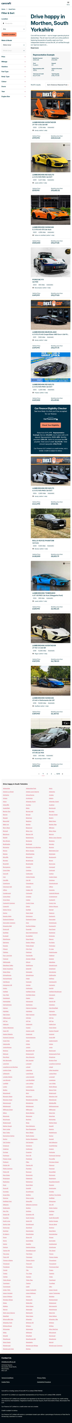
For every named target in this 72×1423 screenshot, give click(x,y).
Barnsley (51, 811)
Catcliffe (5, 880)
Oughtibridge (53, 1145)
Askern (51, 798)
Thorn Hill (6, 1257)
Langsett (29, 1064)
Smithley (51, 1211)
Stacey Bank (53, 1224)
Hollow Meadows (8, 1027)
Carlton (51, 873)
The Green (52, 1250)
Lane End (6, 1064)
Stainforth (29, 1227)
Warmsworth (53, 1306)
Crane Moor (6, 896)
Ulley (50, 1286)
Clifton (51, 887)
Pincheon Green (54, 1162)
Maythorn (29, 1096)
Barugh (28, 814)
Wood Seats (6, 1342)
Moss (27, 1123)
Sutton (5, 1244)
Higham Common (31, 1008)
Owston (51, 1149)
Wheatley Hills (53, 1319)
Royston (51, 1185)
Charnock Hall (7, 887)
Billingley (51, 828)
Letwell (28, 1067)
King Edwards (30, 1057)
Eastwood (52, 932)
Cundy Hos (52, 903)
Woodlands (52, 1339)
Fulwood (5, 959)
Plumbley (29, 1168)
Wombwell (52, 1336)
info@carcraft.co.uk (8, 1362)
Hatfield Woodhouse (55, 991)
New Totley (6, 1132)
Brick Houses (30, 850)
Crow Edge (6, 900)
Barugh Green (53, 814)
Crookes (28, 896)
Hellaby (51, 998)
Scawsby (6, 1191)
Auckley (28, 805)
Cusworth (6, 906)
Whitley (51, 1326)
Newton (51, 1129)
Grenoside (29, 972)
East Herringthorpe (32, 932)
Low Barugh (6, 1080)
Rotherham (29, 1182)
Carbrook (52, 870)
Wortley (28, 1349)
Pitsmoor (51, 1165)
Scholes (51, 1191)
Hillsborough (7, 1018)
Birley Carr (29, 831)
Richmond (52, 1175)
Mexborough (7, 1103)
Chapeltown (29, 883)
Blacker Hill (29, 834)
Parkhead (6, 1155)
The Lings (6, 1254)
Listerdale (29, 1070)
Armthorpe (29, 798)
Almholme (6, 795)
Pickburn (5, 1162)
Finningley (52, 946)
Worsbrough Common (55, 1345)
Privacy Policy (41, 1378)
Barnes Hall (29, 811)
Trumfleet (52, 1283)
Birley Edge (52, 831)
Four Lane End (7, 955)
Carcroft (5, 873)
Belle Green (52, 821)
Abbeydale (6, 788)
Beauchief (6, 821)
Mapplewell (6, 1093)
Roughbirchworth (54, 1182)
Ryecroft (5, 1188)
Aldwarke (52, 791)
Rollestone (29, 1178)
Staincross (6, 1227)
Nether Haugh (7, 1126)
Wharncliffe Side (8, 1319)
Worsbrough (6, 1345)
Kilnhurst (5, 1054)
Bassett (5, 818)
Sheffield (51, 1198)
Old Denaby (29, 1142)
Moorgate (29, 1116)
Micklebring (29, 1103)
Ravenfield (52, 1172)
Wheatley (29, 1319)
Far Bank (52, 942)
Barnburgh (52, 808)
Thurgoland (52, 1264)
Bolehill (5, 837)
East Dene (52, 929)
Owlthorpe (29, 1149)
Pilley (27, 1162)
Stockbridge (30, 1234)
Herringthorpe (7, 1005)
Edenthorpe (6, 939)
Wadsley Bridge (8, 1300)
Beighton (28, 821)
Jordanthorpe (7, 1047)
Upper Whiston (7, 1296)
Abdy (50, 788)
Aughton (51, 805)
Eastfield (5, 932)
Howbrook (29, 1034)
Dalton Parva (7, 910)
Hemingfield (6, 1001)
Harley (5, 988)
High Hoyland (30, 1014)
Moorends (6, 1116)
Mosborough (7, 1123)
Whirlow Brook (7, 1326)
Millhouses (29, 1109)
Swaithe (28, 1244)
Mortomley (52, 1119)
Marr (27, 1093)
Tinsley (51, 1270)
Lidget (51, 1067)
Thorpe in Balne (8, 1260)
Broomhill (6, 864)
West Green (29, 1316)
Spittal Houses (53, 1221)
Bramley (51, 844)
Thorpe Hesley (53, 1257)
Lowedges (52, 1080)
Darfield (28, 910)
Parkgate (52, 1152)
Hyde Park (6, 1041)
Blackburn (6, 834)
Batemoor (29, 818)
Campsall (52, 867)
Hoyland (51, 1034)
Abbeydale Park (31, 788)
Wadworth (29, 1300)
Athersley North (31, 801)
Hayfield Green (30, 995)
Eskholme (6, 942)
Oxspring (29, 1152)
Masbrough (52, 1093)
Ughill (27, 1286)
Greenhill (28, 968)
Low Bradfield (30, 1080)
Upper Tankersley (54, 1293)
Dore (27, 923)
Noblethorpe (53, 1132)
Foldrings (29, 952)
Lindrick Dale (7, 1070)
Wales (5, 1303)
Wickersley (6, 1329)
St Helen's (6, 1234)
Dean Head (29, 913)
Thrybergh (6, 1264)
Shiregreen (52, 1201)
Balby (28, 808)
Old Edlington (53, 1142)
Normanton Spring (8, 1136)
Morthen (28, 1119)
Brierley (5, 854)
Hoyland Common (8, 1037)
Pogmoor (52, 1168)
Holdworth (29, 1024)
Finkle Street (30, 946)
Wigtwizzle (29, 1329)
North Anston (30, 1136)
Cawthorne (6, 883)
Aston (5, 801)
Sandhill (28, 1188)
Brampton (6, 847)
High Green (6, 1014)
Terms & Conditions (7, 1378)
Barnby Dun (6, 811)
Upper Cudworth (31, 1290)
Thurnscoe (29, 1267)
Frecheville (29, 955)
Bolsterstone (30, 837)
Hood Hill (5, 1031)
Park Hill (28, 1155)
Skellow (28, 1208)
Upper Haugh (53, 1290)
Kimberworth (30, 1054)
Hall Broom (6, 982)
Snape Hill (6, 1214)
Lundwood (29, 1087)
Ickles (28, 1041)
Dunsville (28, 929)
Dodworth (52, 916)
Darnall (51, 910)
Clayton (28, 887)
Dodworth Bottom (8, 919)
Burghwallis (29, 864)
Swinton (5, 1247)
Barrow (5, 814)
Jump (50, 1047)
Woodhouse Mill (31, 1339)
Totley (51, 1277)
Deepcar (51, 913)
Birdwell (5, 831)
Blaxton (51, 834)
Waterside (29, 1309)
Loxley (5, 1087)
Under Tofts (6, 1290)
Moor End (52, 1113)
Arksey (5, 798)
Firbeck (5, 949)
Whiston (28, 1326)
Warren (5, 1309)
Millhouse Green (8, 1109)
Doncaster (52, 919)
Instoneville (6, 1044)
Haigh (28, 978)
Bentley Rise (53, 824)
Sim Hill (51, 1204)
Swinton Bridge (30, 1247)
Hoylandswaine (30, 1037)
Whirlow (51, 1322)
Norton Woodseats (32, 1139)
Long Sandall (30, 1077)
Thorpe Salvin (30, 1260)
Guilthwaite (52, 975)
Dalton (28, 906)
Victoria (28, 1296)
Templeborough (31, 1250)
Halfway (51, 978)
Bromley (5, 860)
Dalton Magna (53, 906)
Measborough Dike (32, 1100)
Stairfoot (5, 1231)
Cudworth (52, 900)
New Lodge (6, 1129)
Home (3, 9)
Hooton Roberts (8, 1034)
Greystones (52, 972)
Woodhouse (6, 1339)
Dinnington (29, 916)
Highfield (5, 1011)
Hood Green (52, 1027)
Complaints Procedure (44, 1382)
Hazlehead (6, 998)
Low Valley (52, 1083)
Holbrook (6, 1024)
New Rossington (31, 1129)
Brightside (52, 854)
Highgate (52, 1011)
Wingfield (29, 1336)
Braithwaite (6, 844)
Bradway (52, 841)
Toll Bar (5, 1277)
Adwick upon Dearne (32, 791)
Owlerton (6, 1149)
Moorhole (52, 1116)
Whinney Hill (29, 1322)
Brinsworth (29, 857)
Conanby (52, 890)
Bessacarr (29, 828)
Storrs (5, 1240)
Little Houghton (53, 1070)
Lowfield (5, 1083)
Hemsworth (29, 1001)
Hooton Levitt (30, 1031)
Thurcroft (29, 1264)
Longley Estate (7, 1077)
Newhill (51, 1126)
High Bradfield (53, 1008)
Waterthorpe (53, 1309)
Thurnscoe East (54, 1267)
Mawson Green (7, 1096)
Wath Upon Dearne (9, 1313)
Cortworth (29, 893)
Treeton (28, 1283)
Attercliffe (6, 805)
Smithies (28, 1211)
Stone (5, 1237)
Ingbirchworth (53, 1041)
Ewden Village (30, 942)
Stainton (51, 1227)
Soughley (6, 1218)
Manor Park (52, 1090)
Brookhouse (29, 860)
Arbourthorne (30, 795)
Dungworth (52, 926)
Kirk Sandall (29, 1060)
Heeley (28, 998)
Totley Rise (29, 1280)
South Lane (6, 1221)
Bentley (28, 824)
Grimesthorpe (7, 975)
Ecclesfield (29, 936)
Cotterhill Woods (54, 893)
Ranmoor (29, 1172)
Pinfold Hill (6, 1165)
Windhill (5, 1336)
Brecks (5, 850)
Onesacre (6, 1145)
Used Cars (12, 9)
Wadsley (51, 1296)
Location (5, 19)
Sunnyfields (29, 1240)
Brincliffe (5, 857)
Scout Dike (6, 1195)
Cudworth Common (9, 903)
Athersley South (54, 801)
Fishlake (5, 952)
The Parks (29, 1254)
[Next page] (62, 774)
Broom (51, 860)
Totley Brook (7, 1280)
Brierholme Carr (54, 850)
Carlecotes (29, 873)
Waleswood (52, 1303)
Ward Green (29, 1306)
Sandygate (52, 1188)
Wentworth (29, 1313)
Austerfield (6, 808)
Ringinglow (6, 1178)
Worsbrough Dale (8, 1349)
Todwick (51, 1273)
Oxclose (5, 1152)
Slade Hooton (53, 1208)
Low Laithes (29, 1083)
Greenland (52, 968)
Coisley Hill (29, 890)
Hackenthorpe (7, 978)
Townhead (52, 1280)
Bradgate (29, 841)
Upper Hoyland (7, 1293)
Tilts (27, 1270)
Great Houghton (8, 968)
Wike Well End (53, 1329)
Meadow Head (7, 1100)
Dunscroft (6, 929)
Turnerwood (6, 1286)
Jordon (28, 1047)
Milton (5, 1113)
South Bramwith (54, 1218)
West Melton (53, 1316)
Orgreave (29, 1145)
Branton (51, 847)
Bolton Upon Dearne (55, 837)
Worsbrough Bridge (32, 1345)
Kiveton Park (53, 1060)
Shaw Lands (30, 1198)
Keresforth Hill (30, 1050)
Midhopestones (53, 1106)
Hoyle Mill (52, 1037)
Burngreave (6, 867)
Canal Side (6, 870)
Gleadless (52, 962)
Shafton (28, 1195)
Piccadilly (52, 1159)
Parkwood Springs (54, 1155)
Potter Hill (6, 1172)
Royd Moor (29, 1185)
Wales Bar (29, 1303)
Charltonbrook (53, 883)
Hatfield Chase (30, 991)
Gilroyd (28, 962)
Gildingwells (6, 962)
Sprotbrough (30, 1224)
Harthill (51, 988)
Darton (5, 913)
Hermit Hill (52, 1001)
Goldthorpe (29, 965)
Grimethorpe (30, 975)
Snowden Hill (30, 1214)
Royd (4, 1185)
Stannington (29, 1231)
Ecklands (52, 936)
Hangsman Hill (7, 985)
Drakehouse (52, 923)
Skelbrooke (6, 1208)
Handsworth (53, 982)
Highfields (29, 1011)
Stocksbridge (53, 1234)
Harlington (29, 988)
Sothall (51, 1214)
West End (52, 1313)
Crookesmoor (53, 896)
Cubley (28, 900)
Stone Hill (29, 1237)
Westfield (6, 1316)
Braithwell (29, 844)
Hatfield (5, 991)
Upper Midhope (31, 1293)
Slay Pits (5, 1211)
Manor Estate (30, 1090)
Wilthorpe (29, 1332)
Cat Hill (28, 880)
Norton (51, 1136)
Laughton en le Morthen (10, 1067)
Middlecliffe (52, 1103)
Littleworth (6, 1073)
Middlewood (7, 1106)
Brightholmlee (30, 854)
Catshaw (52, 880)
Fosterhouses (53, 952)
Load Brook (29, 1073)
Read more (35, 48)
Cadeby (28, 867)
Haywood (52, 995)
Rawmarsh (29, 1175)
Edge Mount (29, 939)
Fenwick (5, 946)
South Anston (30, 1218)
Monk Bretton (30, 1113)
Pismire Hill (29, 1165)
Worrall (51, 1342)
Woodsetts (29, 1342)
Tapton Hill (6, 1250)
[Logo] (8, 3)
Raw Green (6, 1175)
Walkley (5, 1306)
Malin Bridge (53, 1087)
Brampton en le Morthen (33, 847)
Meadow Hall (53, 1096)
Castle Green (53, 877)
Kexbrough (52, 1050)
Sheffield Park (7, 1201)
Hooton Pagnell (53, 1031)
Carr (4, 877)
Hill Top (51, 1018)
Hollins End (52, 1024)
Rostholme (6, 1182)
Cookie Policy (6, 1382)
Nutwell (51, 1139)
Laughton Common (55, 1064)
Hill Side (28, 1018)
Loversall (52, 1077)
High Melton (52, 1014)
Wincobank (52, 1332)
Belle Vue (6, 824)
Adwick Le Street (8, 791)
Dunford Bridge (30, 926)
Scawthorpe (29, 1191)
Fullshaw (51, 955)
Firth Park (29, 949)
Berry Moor (6, 828)
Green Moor (6, 972)
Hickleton (52, 1005)
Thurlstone (6, 1267)
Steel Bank (52, 1231)
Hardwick (52, 985)
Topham (28, 1277)
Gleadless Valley (8, 965)
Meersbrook (52, 1100)
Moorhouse (6, 1119)
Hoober (28, 1027)
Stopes (51, 1237)
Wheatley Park (7, 1322)
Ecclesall (5, 936)
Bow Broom (6, 841)
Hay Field (6, 995)
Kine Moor (6, 1057)
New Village (29, 1132)
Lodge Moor (53, 1073)
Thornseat (29, 1257)
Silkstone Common (31, 1204)
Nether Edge (53, 1123)
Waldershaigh (53, 1300)
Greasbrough (53, 965)
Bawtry (51, 818)
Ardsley (51, 795)
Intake (28, 1044)
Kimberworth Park (54, 1054)
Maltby (5, 1090)
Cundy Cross (30, 903)
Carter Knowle (30, 877)
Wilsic (5, 1332)
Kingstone (52, 1057)
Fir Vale (51, 949)
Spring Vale (6, 1224)
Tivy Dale (29, 1273)
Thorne (51, 1254)
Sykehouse (52, 1247)
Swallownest (53, 1244)
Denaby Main (7, 916)
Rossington (52, 1178)
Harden (28, 985)
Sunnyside (52, 1240)
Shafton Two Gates (55, 1195)
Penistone (29, 1159)
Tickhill (5, 1270)
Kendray (5, 1050)
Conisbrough (7, 893)
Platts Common (7, 1168)
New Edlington (30, 1126)
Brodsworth (52, 857)
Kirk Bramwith (7, 1060)
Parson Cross (7, 1159)
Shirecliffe (29, 1201)
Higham (5, 1008)
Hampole (29, 982)
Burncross (52, 864)
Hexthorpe (29, 1005)
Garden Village (30, 959)
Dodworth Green (31, 919)
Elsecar (51, 939)
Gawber (51, 959)
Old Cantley (6, 1142)
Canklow (28, 870)
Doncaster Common (9, 923)
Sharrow (5, 1198)
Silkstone (6, 1204)
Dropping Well (7, 926)
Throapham (52, 1260)
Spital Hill (29, 1221)
